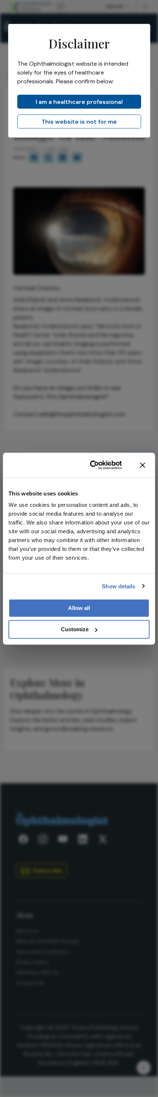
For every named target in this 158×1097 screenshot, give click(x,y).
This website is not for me (79, 122)
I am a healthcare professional (79, 102)
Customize (75, 629)
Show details (118, 586)
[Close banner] (143, 465)
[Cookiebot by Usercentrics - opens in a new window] (92, 465)
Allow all (79, 608)
